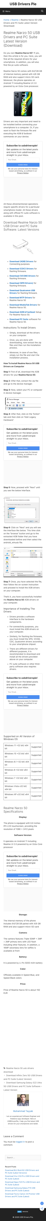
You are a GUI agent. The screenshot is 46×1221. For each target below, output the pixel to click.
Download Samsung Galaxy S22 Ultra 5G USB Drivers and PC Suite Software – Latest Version (23, 1086)
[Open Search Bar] (42, 11)
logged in (20, 1142)
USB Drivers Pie (23, 4)
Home (6, 20)
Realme (15, 20)
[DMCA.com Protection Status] (23, 1212)
